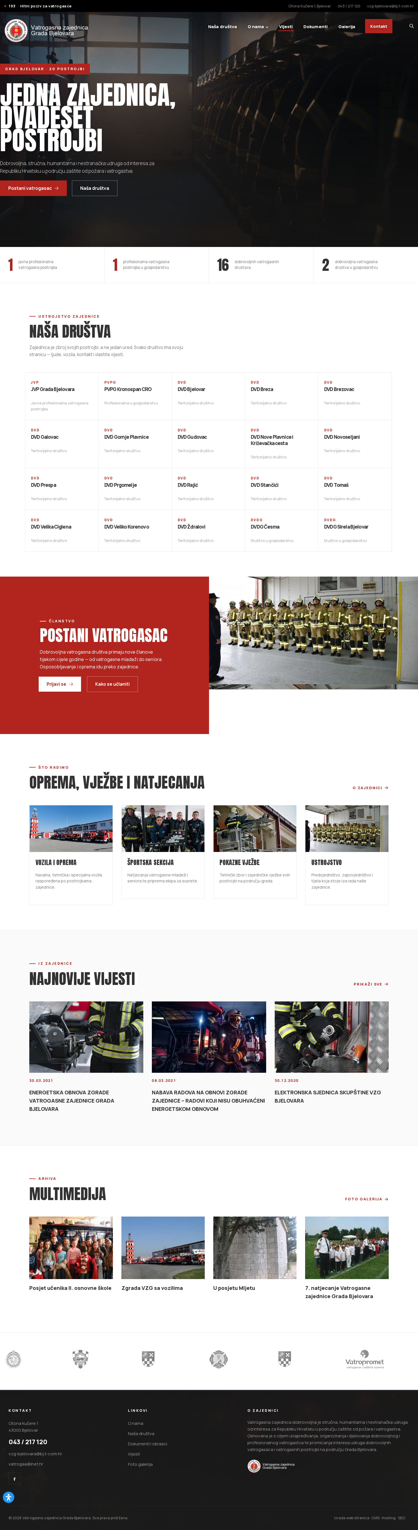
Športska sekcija (150, 830)
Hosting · (390, 1375)
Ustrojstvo (326, 823)
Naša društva (94, 188)
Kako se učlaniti (112, 684)
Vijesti (286, 26)
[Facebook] (14, 1336)
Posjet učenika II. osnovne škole (70, 1145)
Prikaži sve (368, 946)
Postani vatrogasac (30, 188)
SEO (401, 1375)
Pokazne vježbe (240, 823)
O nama (256, 26)
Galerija (346, 26)
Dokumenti (315, 26)
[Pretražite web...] (411, 26)
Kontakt (378, 26)
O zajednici (367, 787)
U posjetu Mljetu (234, 1145)
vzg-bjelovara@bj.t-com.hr (390, 6)
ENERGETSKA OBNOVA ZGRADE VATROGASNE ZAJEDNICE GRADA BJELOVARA (71, 999)
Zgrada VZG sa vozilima (152, 1145)
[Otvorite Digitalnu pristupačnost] (8, 1497)
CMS (375, 1375)
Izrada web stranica (351, 1375)
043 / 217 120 (349, 6)
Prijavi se (56, 684)
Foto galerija (363, 1104)
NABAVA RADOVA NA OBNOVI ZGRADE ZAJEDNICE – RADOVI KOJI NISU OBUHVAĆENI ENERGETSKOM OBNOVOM (208, 1006)
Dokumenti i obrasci (147, 1302)
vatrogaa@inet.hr (26, 1322)
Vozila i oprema (56, 823)
